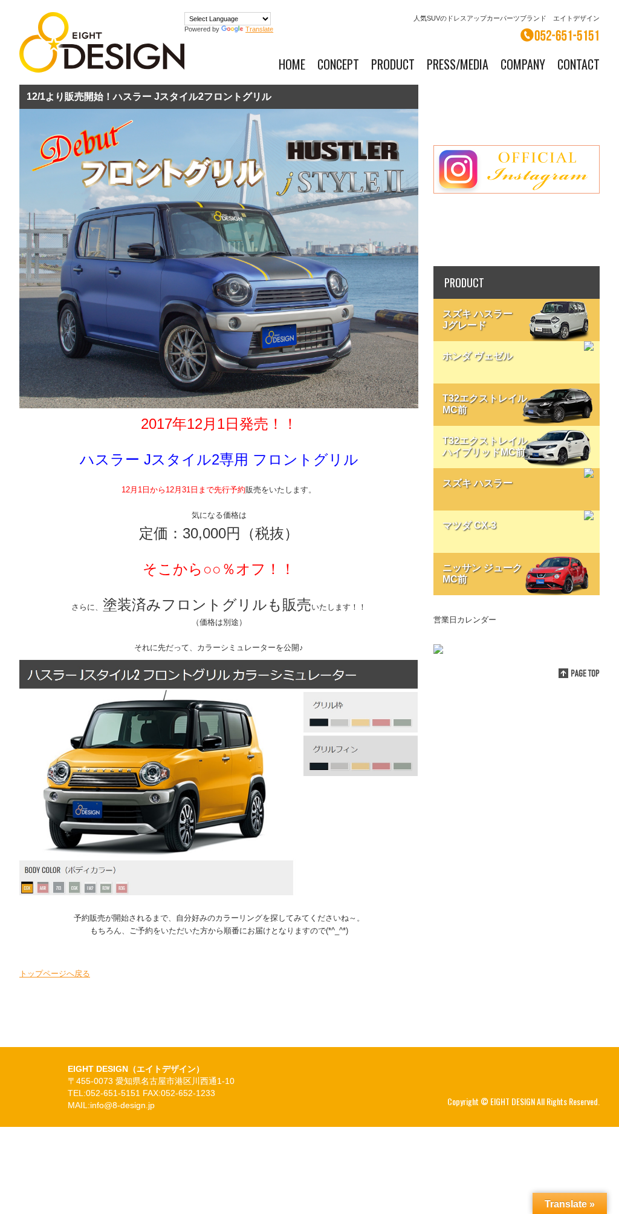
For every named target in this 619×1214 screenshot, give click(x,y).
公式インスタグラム (516, 169)
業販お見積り (516, 230)
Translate (259, 29)
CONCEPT (338, 64)
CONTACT (578, 64)
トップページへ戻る (54, 973)
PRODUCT (393, 64)
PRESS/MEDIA (457, 64)
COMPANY (523, 64)
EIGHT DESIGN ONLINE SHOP (516, 109)
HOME (292, 64)
